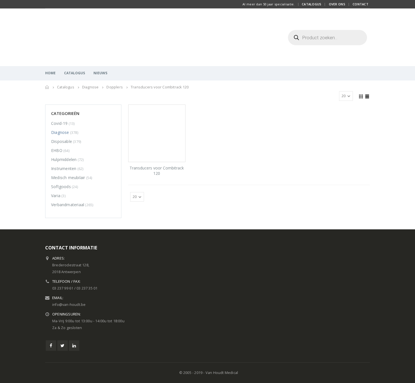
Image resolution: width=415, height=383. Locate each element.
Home (50, 73)
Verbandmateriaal (67, 204)
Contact (360, 4)
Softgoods (61, 186)
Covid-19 (59, 123)
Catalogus (311, 4)
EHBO (56, 150)
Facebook (51, 345)
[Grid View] (361, 95)
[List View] (367, 95)
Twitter (62, 345)
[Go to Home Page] (47, 87)
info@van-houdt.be (69, 304)
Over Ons (337, 4)
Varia (55, 195)
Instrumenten (63, 168)
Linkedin (74, 345)
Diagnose (60, 132)
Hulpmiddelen (64, 159)
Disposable (61, 141)
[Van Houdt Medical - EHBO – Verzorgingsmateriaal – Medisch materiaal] (80, 37)
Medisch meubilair (68, 177)
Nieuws (100, 73)
